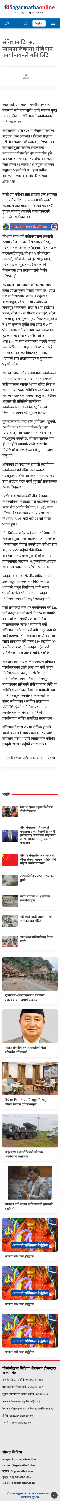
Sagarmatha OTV (20, 1477)
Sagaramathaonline (24, 1459)
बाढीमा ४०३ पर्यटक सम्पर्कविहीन (35, 898)
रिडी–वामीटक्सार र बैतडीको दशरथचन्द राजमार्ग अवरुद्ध (25, 997)
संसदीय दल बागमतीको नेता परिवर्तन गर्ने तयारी (25, 1049)
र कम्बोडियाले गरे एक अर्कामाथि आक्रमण (24, 1154)
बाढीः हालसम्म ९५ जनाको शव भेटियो (36, 918)
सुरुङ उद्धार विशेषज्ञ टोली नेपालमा (36, 809)
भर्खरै (6, 794)
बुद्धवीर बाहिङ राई (31, 1401)
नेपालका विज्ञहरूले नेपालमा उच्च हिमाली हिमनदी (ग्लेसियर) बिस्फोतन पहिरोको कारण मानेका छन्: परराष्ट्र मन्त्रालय (38, 835)
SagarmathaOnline (24, 1465)
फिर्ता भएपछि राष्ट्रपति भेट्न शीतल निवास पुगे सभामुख (26, 1101)
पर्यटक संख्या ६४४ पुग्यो (38, 878)
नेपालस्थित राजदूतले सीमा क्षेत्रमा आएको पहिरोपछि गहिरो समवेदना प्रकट (38, 859)
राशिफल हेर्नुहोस (20, 1256)
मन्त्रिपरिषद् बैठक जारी (36, 939)
